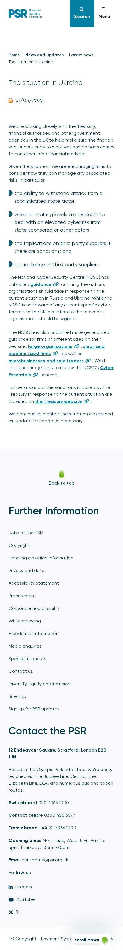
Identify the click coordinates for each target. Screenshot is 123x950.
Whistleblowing (25, 621)
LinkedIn (23, 886)
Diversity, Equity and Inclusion (39, 683)
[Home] (36, 13)
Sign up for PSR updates (34, 709)
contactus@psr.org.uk (45, 860)
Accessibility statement (34, 583)
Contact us (21, 671)
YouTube (26, 899)
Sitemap (17, 696)
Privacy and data (27, 570)
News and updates (44, 55)
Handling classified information (41, 558)
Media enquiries (25, 646)
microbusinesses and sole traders (46, 360)
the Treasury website (58, 401)
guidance (40, 284)
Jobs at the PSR (26, 532)
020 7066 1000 (53, 802)
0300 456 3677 (59, 815)
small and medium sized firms (57, 350)
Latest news (81, 55)
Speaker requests (27, 658)
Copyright (19, 545)
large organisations (50, 346)
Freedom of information (34, 633)
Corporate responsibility (34, 608)
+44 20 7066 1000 (57, 827)
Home (14, 55)
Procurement (22, 595)
